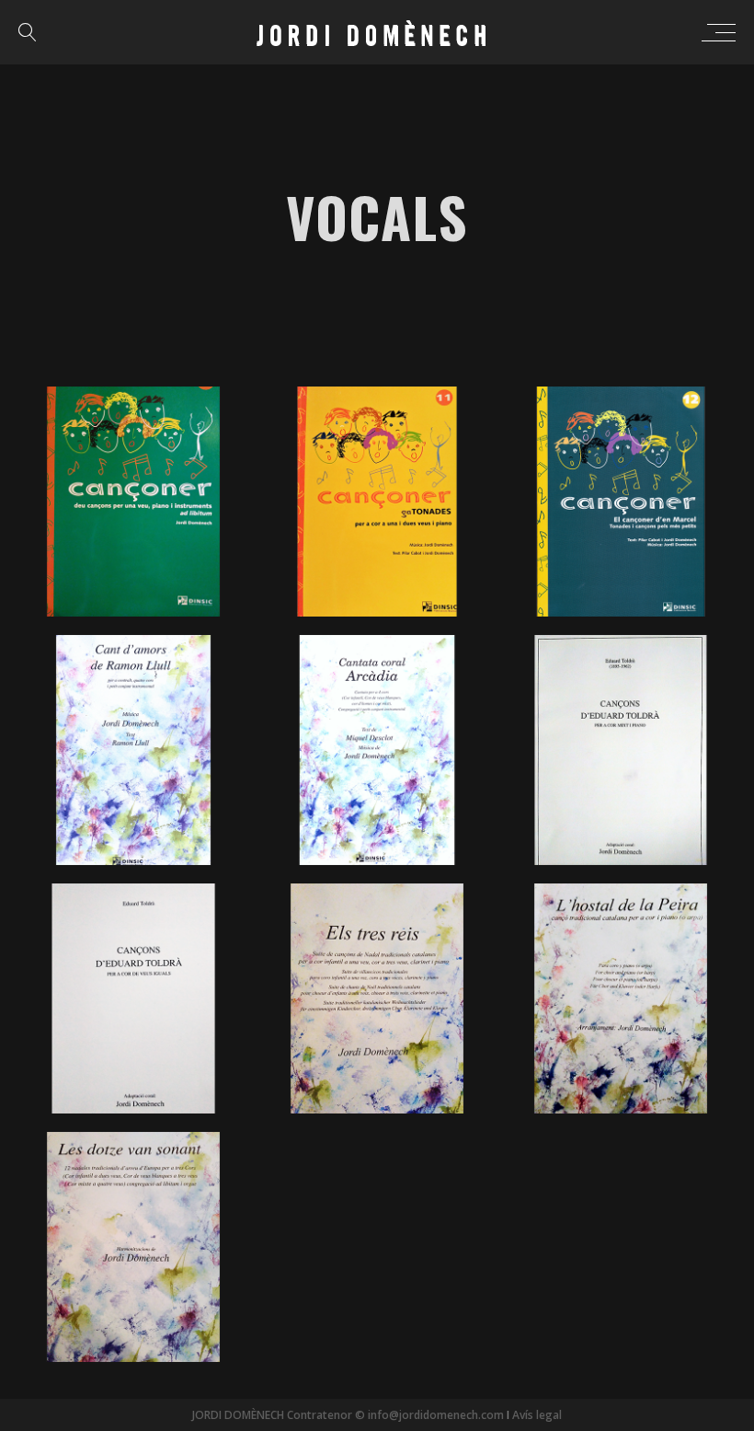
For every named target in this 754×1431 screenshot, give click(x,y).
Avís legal (537, 1415)
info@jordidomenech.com (434, 1415)
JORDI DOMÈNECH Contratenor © (278, 1415)
